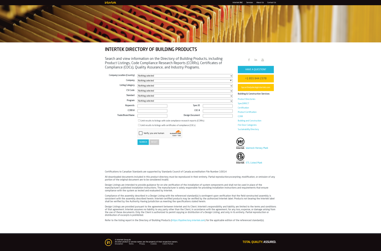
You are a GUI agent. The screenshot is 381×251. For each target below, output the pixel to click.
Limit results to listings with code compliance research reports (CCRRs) (172, 121)
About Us (260, 2)
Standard (130, 95)
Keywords (130, 105)
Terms (131, 244)
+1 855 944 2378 (256, 78)
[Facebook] (249, 61)
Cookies (153, 244)
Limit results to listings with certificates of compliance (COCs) (167, 125)
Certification (243, 108)
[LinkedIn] (256, 61)
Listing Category (127, 85)
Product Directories (246, 99)
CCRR (240, 116)
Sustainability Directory (248, 129)
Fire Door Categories (247, 125)
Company (130, 80)
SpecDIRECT (243, 104)
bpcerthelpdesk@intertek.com (255, 87)
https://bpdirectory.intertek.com (188, 220)
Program (131, 100)
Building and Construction (249, 121)
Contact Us (271, 2)
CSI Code (130, 90)
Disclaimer (119, 244)
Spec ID (196, 105)
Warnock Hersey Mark (256, 148)
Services (249, 2)
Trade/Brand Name (126, 115)
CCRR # (131, 110)
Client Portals (168, 244)
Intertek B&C (238, 2)
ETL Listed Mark (253, 163)
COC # (197, 110)
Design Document (192, 115)
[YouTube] (263, 61)
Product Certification (247, 112)
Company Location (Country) (122, 75)
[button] (231, 80)
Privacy (142, 244)
